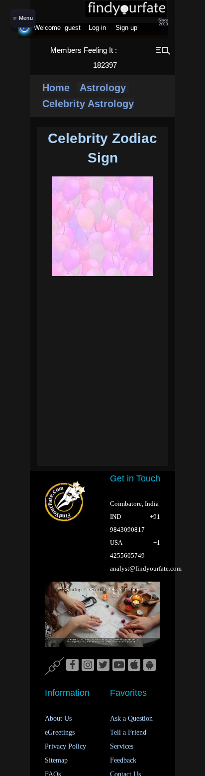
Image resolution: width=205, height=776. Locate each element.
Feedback (123, 760)
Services (121, 746)
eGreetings (60, 732)
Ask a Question (131, 718)
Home (56, 87)
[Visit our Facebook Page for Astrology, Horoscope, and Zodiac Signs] (72, 665)
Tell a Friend (128, 732)
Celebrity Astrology (88, 103)
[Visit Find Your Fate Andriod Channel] (149, 665)
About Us (58, 718)
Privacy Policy (65, 746)
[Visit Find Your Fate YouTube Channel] (118, 665)
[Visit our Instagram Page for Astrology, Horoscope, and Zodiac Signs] (88, 665)
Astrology (103, 87)
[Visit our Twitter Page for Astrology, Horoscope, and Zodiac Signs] (103, 665)
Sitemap (56, 760)
